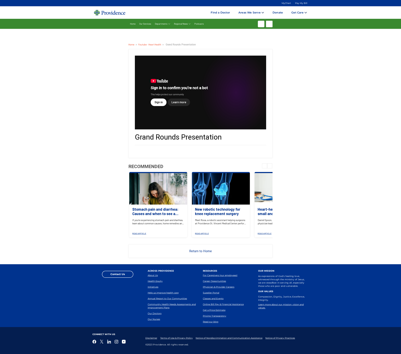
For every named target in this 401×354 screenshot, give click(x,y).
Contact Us (117, 274)
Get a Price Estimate (214, 310)
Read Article (139, 233)
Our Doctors (154, 313)
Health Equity (155, 281)
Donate (278, 12)
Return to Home (200, 251)
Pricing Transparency (214, 316)
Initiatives (153, 287)
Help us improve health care (163, 292)
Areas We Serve (249, 12)
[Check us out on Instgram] (117, 341)
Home (132, 23)
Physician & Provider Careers (218, 287)
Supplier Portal (211, 292)
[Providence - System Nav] (106, 12)
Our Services (145, 23)
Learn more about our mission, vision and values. (281, 306)
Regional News (181, 23)
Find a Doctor (220, 12)
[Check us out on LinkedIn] (109, 341)
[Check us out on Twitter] (102, 341)
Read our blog (210, 321)
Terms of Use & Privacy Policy (176, 338)
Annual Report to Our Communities (167, 298)
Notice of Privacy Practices (280, 338)
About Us (153, 275)
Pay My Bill (301, 3)
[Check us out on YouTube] (124, 341)
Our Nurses (154, 319)
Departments (161, 23)
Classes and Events (213, 298)
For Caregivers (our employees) (220, 275)
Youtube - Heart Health (150, 44)
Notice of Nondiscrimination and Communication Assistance (229, 338)
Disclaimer (151, 338)
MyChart (286, 3)
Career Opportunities (214, 281)
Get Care (297, 12)
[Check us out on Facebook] (94, 341)
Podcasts (199, 23)
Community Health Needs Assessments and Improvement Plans (172, 306)
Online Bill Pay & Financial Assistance (223, 304)
